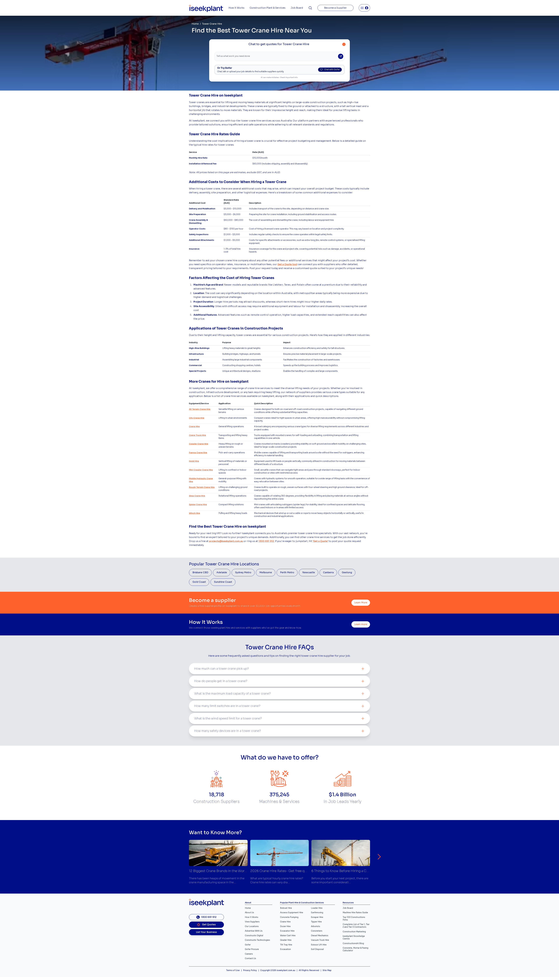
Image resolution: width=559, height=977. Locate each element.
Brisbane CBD (200, 572)
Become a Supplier (335, 7)
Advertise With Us (253, 931)
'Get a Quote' (320, 541)
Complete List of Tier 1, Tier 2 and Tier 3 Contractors (356, 925)
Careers (249, 954)
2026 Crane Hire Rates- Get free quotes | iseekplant (291, 871)
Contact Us (250, 958)
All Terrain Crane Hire (199, 409)
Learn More (360, 602)
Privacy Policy (250, 970)
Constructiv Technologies (257, 940)
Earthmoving (317, 912)
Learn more (360, 624)
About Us (249, 912)
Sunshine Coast (223, 582)
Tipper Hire (316, 922)
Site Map (327, 970)
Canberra (328, 572)
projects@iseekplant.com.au (226, 541)
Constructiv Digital (254, 935)
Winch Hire (194, 513)
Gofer (248, 945)
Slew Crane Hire (197, 496)
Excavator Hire (287, 931)
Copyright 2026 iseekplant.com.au (277, 970)
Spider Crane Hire (198, 504)
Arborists (315, 926)
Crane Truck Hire (197, 435)
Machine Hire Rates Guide (355, 912)
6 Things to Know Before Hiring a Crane (342, 871)
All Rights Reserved (309, 970)
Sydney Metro (243, 572)
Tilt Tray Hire (286, 945)
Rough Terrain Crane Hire (202, 487)
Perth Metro (287, 572)
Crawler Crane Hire (198, 444)
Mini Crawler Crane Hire (201, 470)
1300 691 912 (266, 541)
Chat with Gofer (332, 69)
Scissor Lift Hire (319, 945)
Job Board (297, 7)
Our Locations (252, 926)
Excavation (285, 949)
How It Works (236, 7)
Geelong (347, 572)
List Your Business (206, 932)
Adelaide (221, 572)
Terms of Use (233, 970)
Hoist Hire (194, 461)
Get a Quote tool (287, 264)
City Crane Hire (196, 418)
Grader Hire (285, 940)
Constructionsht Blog (353, 943)
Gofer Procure (252, 949)
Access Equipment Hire (291, 912)
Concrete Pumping (289, 917)
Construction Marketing (354, 931)
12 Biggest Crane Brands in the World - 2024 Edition (230, 871)
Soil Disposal (317, 949)
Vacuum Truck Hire (320, 940)
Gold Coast (199, 582)
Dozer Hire (285, 926)
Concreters (316, 931)
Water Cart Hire (288, 935)
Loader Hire (316, 908)
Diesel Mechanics (319, 935)
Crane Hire (194, 426)
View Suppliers (252, 922)
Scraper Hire (317, 917)
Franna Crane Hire (198, 452)
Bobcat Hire (286, 908)
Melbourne (265, 572)
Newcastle (308, 572)
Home (195, 23)
